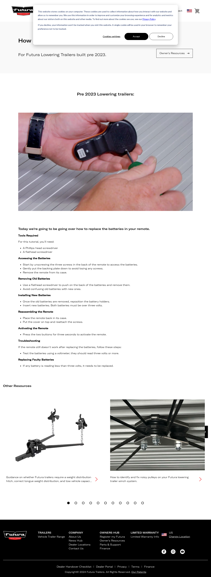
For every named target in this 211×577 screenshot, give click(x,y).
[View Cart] (196, 11)
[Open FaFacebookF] (164, 551)
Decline (161, 36)
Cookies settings (111, 36)
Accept (136, 36)
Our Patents (138, 572)
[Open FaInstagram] (173, 551)
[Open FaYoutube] (182, 551)
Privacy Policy (148, 19)
